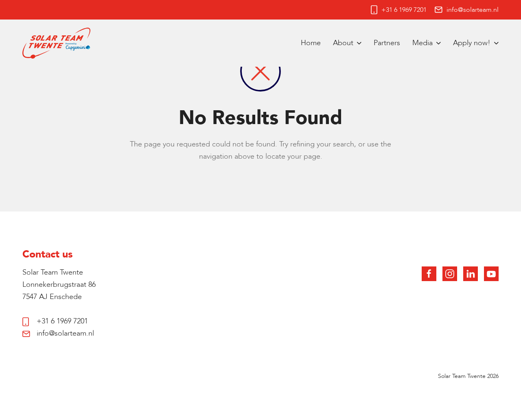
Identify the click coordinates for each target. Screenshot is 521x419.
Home (311, 43)
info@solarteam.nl (473, 9)
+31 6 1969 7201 (404, 9)
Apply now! (471, 43)
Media (422, 43)
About (343, 43)
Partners (387, 43)
